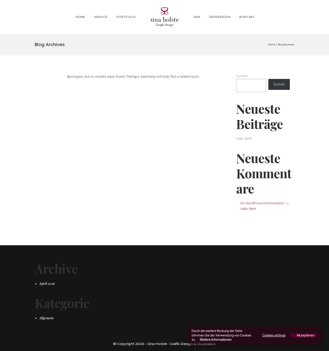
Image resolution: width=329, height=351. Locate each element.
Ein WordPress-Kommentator (262, 203)
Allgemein (46, 318)
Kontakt (247, 17)
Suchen (242, 76)
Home (80, 17)
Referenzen (220, 17)
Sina (197, 17)
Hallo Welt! (244, 139)
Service (101, 17)
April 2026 (47, 283)
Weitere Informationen (216, 339)
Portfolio (126, 17)
